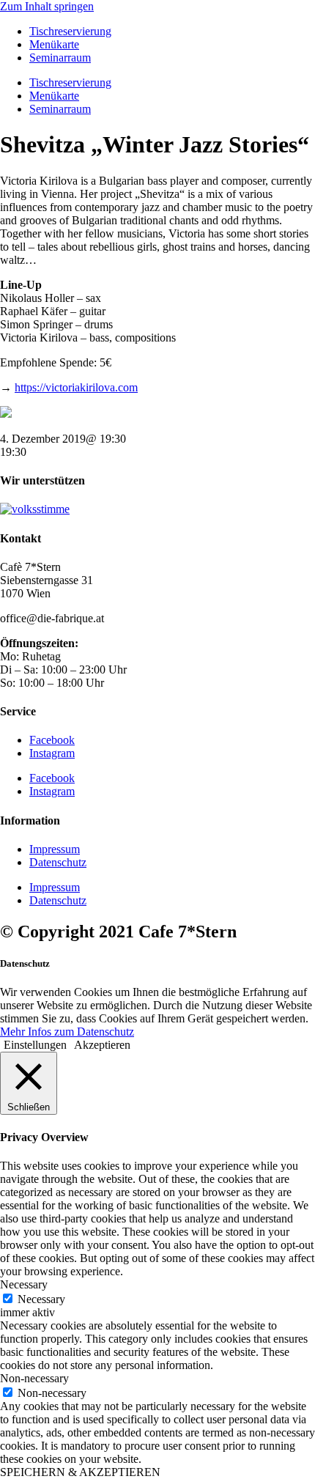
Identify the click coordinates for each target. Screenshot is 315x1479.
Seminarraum (60, 57)
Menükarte (54, 44)
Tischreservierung (70, 31)
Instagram (52, 753)
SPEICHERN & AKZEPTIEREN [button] (80, 1472)
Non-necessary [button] (34, 1378)
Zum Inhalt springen (47, 6)
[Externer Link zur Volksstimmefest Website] (35, 509)
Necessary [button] (24, 1284)
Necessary (41, 1299)
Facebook (52, 740)
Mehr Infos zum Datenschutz (67, 1031)
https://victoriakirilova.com (76, 387)
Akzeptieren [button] (102, 1045)
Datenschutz (57, 862)
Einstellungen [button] (35, 1045)
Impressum (54, 849)
